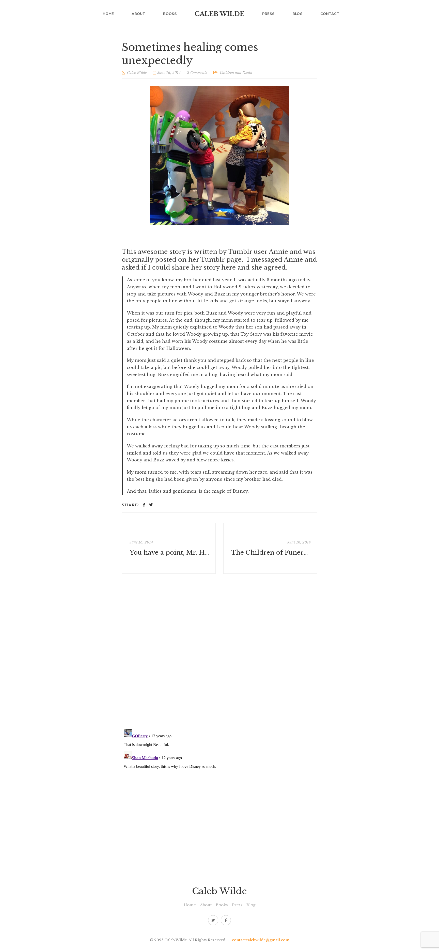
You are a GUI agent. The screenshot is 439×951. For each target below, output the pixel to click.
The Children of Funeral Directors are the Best (271, 552)
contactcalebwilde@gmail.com (260, 940)
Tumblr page (221, 259)
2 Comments (197, 72)
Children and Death (236, 72)
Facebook (226, 920)
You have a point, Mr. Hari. (169, 552)
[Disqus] (219, 651)
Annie (278, 251)
